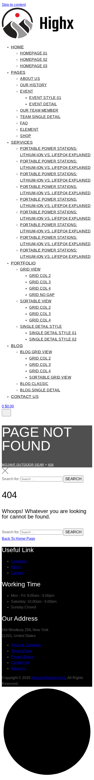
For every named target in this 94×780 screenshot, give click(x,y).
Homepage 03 (33, 66)
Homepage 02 (33, 60)
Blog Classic (34, 384)
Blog (17, 345)
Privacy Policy (22, 657)
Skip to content (14, 5)
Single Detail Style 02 (52, 339)
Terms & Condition (26, 645)
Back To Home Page (18, 539)
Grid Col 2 (40, 276)
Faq (24, 123)
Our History (33, 85)
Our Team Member (39, 110)
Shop (25, 136)
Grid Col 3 (40, 282)
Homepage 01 (33, 53)
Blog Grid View (36, 352)
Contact (17, 573)
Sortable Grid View (50, 377)
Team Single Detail (40, 117)
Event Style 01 (45, 98)
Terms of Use (21, 651)
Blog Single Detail (40, 390)
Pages (18, 72)
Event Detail (43, 104)
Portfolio (23, 263)
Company (19, 561)
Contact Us (25, 396)
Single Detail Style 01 (52, 333)
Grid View (30, 269)
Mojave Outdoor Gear (48, 678)
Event (26, 91)
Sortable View (36, 301)
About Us (30, 79)
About (16, 567)
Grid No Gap (42, 295)
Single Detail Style (41, 326)
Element (29, 129)
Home (17, 47)
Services (22, 142)
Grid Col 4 (40, 288)
